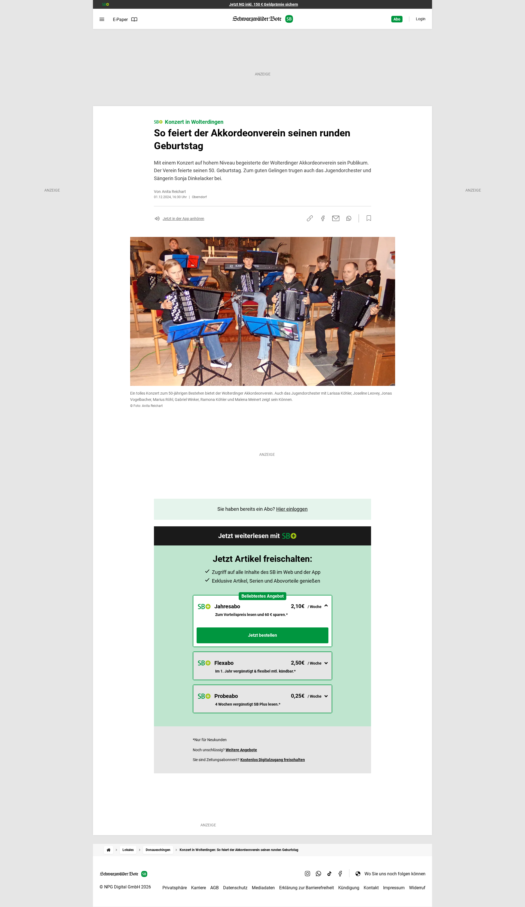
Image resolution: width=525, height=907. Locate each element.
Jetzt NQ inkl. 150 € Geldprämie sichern (263, 4)
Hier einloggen (292, 509)
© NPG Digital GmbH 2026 (125, 887)
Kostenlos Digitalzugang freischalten (272, 760)
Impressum (394, 887)
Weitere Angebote (241, 750)
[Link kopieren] (309, 218)
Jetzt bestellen (262, 635)
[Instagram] (307, 873)
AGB (214, 887)
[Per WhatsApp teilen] (348, 218)
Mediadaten (263, 887)
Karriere (198, 887)
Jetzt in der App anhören (183, 218)
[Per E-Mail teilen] (336, 218)
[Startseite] (108, 850)
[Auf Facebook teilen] (322, 218)
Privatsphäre (174, 887)
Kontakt (371, 887)
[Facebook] (340, 873)
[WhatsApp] (318, 873)
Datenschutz (235, 887)
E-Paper (120, 19)
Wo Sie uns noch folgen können (394, 873)
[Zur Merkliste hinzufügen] (367, 218)
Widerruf (417, 887)
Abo (396, 19)
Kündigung (348, 887)
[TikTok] (329, 873)
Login (420, 19)
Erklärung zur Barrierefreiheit (306, 887)
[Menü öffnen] (102, 19)
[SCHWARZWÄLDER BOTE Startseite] (262, 19)
